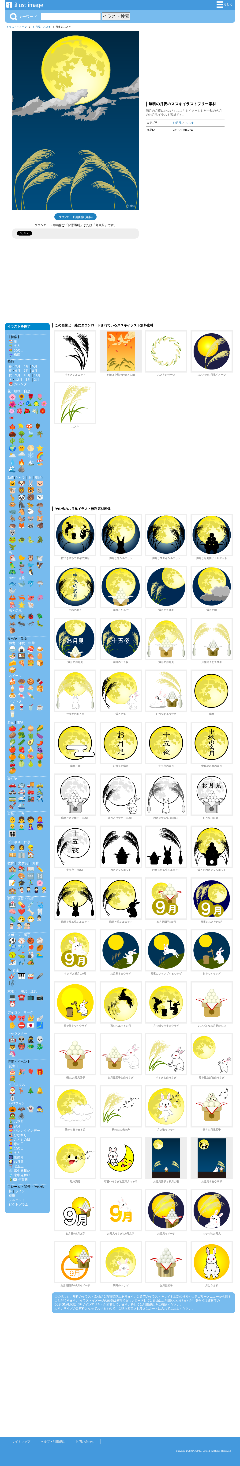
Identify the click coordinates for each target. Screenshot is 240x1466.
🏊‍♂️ (40, 955)
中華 (31, 643)
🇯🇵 (30, 1025)
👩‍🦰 (40, 819)
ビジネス (14, 842)
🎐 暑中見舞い (19, 1175)
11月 (37, 375)
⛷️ (12, 962)
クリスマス (17, 1084)
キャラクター (17, 1033)
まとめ (227, 4)
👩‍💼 (21, 848)
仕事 (27, 842)
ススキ (47, 26)
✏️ (40, 869)
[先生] (21, 890)
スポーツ (14, 935)
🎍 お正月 (16, 1121)
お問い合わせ (85, 1441)
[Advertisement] (185, 64)
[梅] (19, 412)
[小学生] (29, 890)
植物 (17, 391)
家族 (11, 814)
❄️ (30, 455)
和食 (12, 643)
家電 (11, 991)
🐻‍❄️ (40, 497)
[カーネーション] (12, 412)
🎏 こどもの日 (19, 1139)
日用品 (22, 991)
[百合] (35, 412)
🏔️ (30, 462)
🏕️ (30, 962)
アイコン (14, 1012)
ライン (20, 1191)
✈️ (40, 798)
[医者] (39, 919)
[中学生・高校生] (36, 890)
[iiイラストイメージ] (24, 6)
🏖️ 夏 (13, 341)
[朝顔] (29, 404)
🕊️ (40, 558)
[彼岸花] (12, 419)
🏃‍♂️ (30, 883)
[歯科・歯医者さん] (19, 926)
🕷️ (21, 1116)
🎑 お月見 (16, 1162)
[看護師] (12, 926)
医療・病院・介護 (21, 899)
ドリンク (15, 701)
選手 (27, 935)
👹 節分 (14, 1126)
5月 (34, 366)
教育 (11, 863)
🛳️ (21, 805)
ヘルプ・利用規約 (53, 1441)
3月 (17, 366)
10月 (27, 375)
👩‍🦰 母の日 (16, 1144)
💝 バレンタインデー (24, 1130)
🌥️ (12, 455)
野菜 (11, 722)
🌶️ (40, 742)
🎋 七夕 (14, 346)
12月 (18, 379)
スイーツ (15, 676)
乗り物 (12, 779)
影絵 (38, 477)
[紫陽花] (21, 404)
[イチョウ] (21, 427)
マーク (28, 1012)
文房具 (23, 863)
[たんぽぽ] (36, 404)
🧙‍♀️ (40, 1109)
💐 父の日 (16, 350)
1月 (28, 379)
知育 (35, 863)
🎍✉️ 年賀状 (18, 1179)
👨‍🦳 (21, 826)
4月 (26, 366)
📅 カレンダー (19, 384)
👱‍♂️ (12, 826)
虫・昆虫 (15, 610)
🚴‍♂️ (40, 791)
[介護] (27, 926)
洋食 (22, 643)
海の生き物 (17, 578)
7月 (26, 371)
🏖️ (40, 462)
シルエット (17, 1200)
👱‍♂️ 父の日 (16, 1148)
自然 (27, 391)
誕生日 (14, 1066)
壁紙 (12, 1195)
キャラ (20, 477)
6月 (17, 371)
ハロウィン (17, 1103)
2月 (36, 379)
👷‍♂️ (30, 848)
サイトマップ (21, 1441)
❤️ (21, 911)
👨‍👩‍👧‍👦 (12, 833)
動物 (11, 477)
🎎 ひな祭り (18, 1135)
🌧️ (21, 455)
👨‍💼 (12, 848)
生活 (20, 814)
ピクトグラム (18, 1204)
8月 (34, 371)
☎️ (21, 997)
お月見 (37, 26)
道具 (33, 991)
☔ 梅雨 (14, 355)
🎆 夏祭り (16, 1157)
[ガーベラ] (43, 412)
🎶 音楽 (13, 970)
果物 (20, 722)
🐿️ (21, 518)
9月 (17, 375)
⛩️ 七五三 (16, 1166)
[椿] (27, 412)
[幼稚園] (44, 890)
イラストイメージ (16, 26)
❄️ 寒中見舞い (19, 1171)
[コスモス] (44, 404)
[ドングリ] (38, 427)
